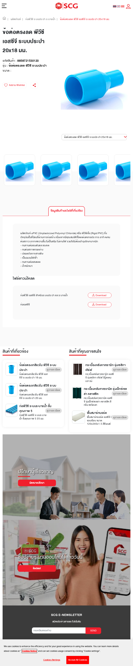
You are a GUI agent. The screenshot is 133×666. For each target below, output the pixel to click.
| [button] (22, 19)
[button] (4, 19)
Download (101, 295)
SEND (93, 631)
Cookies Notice (29, 651)
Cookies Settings (51, 660)
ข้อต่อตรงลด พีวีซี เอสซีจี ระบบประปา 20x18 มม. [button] (88, 137)
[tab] (66, 211)
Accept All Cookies (77, 660)
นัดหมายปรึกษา (36, 483)
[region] (66, 652)
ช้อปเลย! (37, 568)
